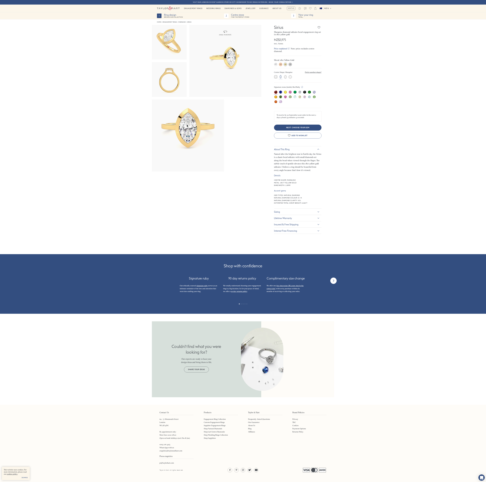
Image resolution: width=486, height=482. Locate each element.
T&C (294, 422)
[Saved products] (310, 8)
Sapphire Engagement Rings (215, 425)
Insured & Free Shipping (286, 224)
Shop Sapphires (210, 438)
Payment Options (299, 428)
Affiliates (251, 432)
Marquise (182, 22)
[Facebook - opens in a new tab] (230, 470)
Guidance (264, 8)
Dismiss (25, 477)
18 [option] (280, 64)
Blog (249, 428)
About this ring (282, 149)
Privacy (295, 419)
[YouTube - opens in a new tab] (256, 470)
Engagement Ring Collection (215, 419)
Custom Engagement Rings (214, 422)
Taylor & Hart (168, 8)
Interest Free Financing (285, 230)
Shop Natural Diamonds (213, 428)
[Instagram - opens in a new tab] (243, 470)
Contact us (305, 8)
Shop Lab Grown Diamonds (214, 432)
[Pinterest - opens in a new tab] (236, 470)
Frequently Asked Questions (259, 419)
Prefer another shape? (313, 72)
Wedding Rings (213, 8)
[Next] (333, 281)
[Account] (299, 8)
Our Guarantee (254, 422)
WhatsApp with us (166, 447)
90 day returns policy (239, 291)
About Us (277, 8)
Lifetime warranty (283, 218)
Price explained (280, 48)
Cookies (295, 425)
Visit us (291, 8)
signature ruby (202, 286)
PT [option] (276, 64)
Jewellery (250, 8)
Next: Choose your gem (297, 128)
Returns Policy (297, 432)
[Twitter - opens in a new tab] (250, 470)
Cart (315, 8)
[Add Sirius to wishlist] (318, 27)
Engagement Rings (193, 8)
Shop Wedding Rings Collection (216, 435)
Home (159, 22)
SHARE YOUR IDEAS (196, 369)
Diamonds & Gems (233, 8)
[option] (276, 77)
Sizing (277, 211)
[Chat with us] (481, 477)
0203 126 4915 (164, 444)
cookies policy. (12, 474)
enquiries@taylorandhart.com (170, 451)
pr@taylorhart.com (166, 463)
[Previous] (152, 281)
